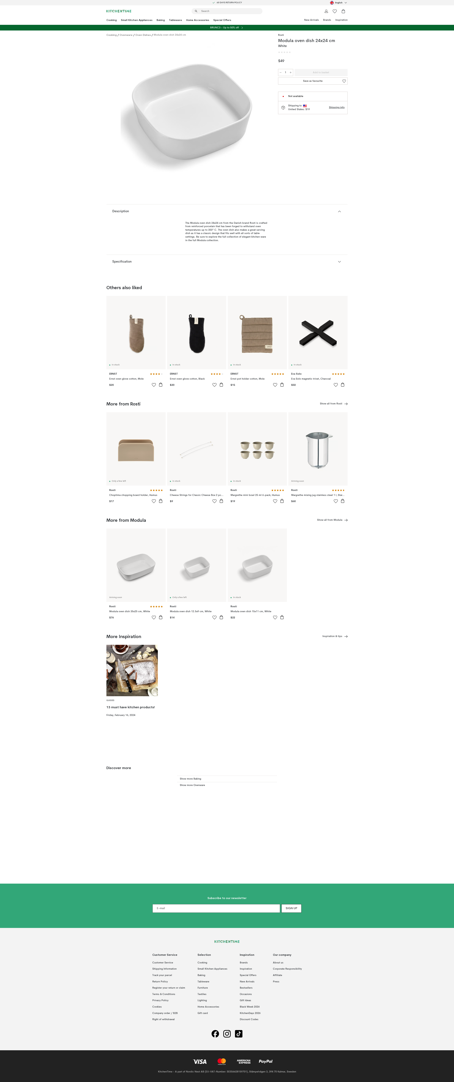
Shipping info (337, 107)
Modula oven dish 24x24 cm (170, 35)
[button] (284, 52)
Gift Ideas (245, 1000)
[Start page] (118, 11)
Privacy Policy (160, 1000)
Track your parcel (162, 975)
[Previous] (118, 111)
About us (278, 962)
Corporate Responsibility (287, 969)
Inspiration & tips (332, 636)
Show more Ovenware (192, 785)
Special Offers (222, 20)
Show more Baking (190, 779)
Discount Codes (249, 1019)
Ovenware (126, 35)
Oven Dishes (143, 35)
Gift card (203, 1013)
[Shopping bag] (343, 11)
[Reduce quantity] (280, 72)
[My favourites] (335, 11)
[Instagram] (227, 1034)
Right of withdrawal (163, 1019)
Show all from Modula (329, 520)
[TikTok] (239, 1034)
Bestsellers (246, 988)
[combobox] (339, 2)
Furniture (203, 988)
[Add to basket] (161, 384)
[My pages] (326, 11)
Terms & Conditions (163, 994)
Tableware (175, 20)
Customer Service (162, 962)
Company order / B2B (165, 1013)
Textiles (202, 994)
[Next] (264, 111)
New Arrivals (311, 20)
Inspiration (341, 20)
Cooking (111, 20)
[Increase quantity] (290, 72)
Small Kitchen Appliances (136, 20)
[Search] (196, 11)
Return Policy (160, 981)
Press (276, 981)
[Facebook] (215, 1034)
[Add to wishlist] (154, 384)
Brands (327, 20)
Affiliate (277, 975)
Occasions (246, 994)
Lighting (202, 1000)
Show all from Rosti (331, 403)
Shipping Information (164, 969)
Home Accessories (197, 20)
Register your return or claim (168, 988)
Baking (161, 20)
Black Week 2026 (250, 1007)
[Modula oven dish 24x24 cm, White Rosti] (191, 111)
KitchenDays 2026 (250, 1013)
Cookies (157, 1007)
